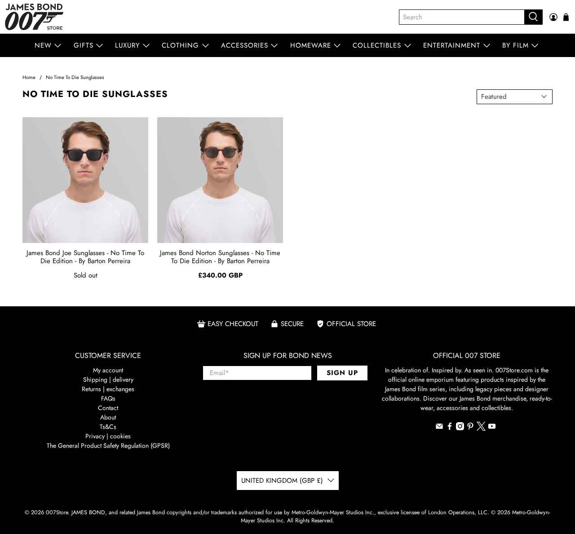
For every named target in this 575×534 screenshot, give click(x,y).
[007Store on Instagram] (460, 428)
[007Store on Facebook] (450, 428)
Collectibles (377, 45)
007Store (57, 512)
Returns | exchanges (108, 388)
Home (28, 77)
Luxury (127, 45)
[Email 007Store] (439, 428)
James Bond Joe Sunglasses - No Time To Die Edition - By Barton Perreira (85, 257)
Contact (108, 407)
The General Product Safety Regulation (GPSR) (108, 445)
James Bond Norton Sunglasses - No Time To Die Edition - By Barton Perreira (220, 257)
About (108, 417)
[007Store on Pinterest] (470, 428)
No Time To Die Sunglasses (75, 77)
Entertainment (451, 45)
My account (108, 370)
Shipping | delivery (108, 379)
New (43, 45)
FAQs (108, 398)
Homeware (310, 45)
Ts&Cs (108, 426)
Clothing (180, 45)
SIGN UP (342, 373)
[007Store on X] (481, 428)
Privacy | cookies (108, 436)
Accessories (244, 45)
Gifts (83, 45)
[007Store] (34, 17)
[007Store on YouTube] (492, 428)
